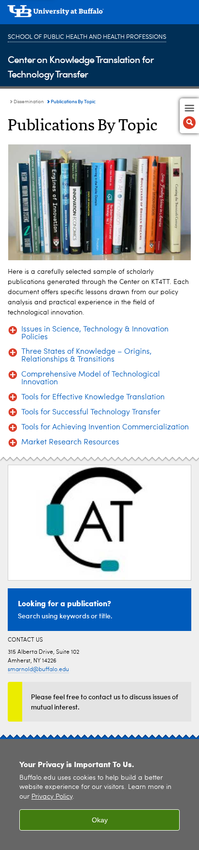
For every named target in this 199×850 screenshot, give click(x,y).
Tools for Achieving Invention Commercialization (105, 427)
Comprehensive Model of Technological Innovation (90, 378)
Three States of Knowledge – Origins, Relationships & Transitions (86, 355)
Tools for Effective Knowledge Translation (93, 397)
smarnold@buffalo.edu (38, 670)
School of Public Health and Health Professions (87, 37)
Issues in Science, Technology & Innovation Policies (95, 333)
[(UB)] (99, 14)
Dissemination (29, 101)
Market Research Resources (70, 442)
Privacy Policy (51, 797)
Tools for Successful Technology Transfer (90, 412)
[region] (99, 794)
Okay (100, 820)
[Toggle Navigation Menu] (189, 115)
